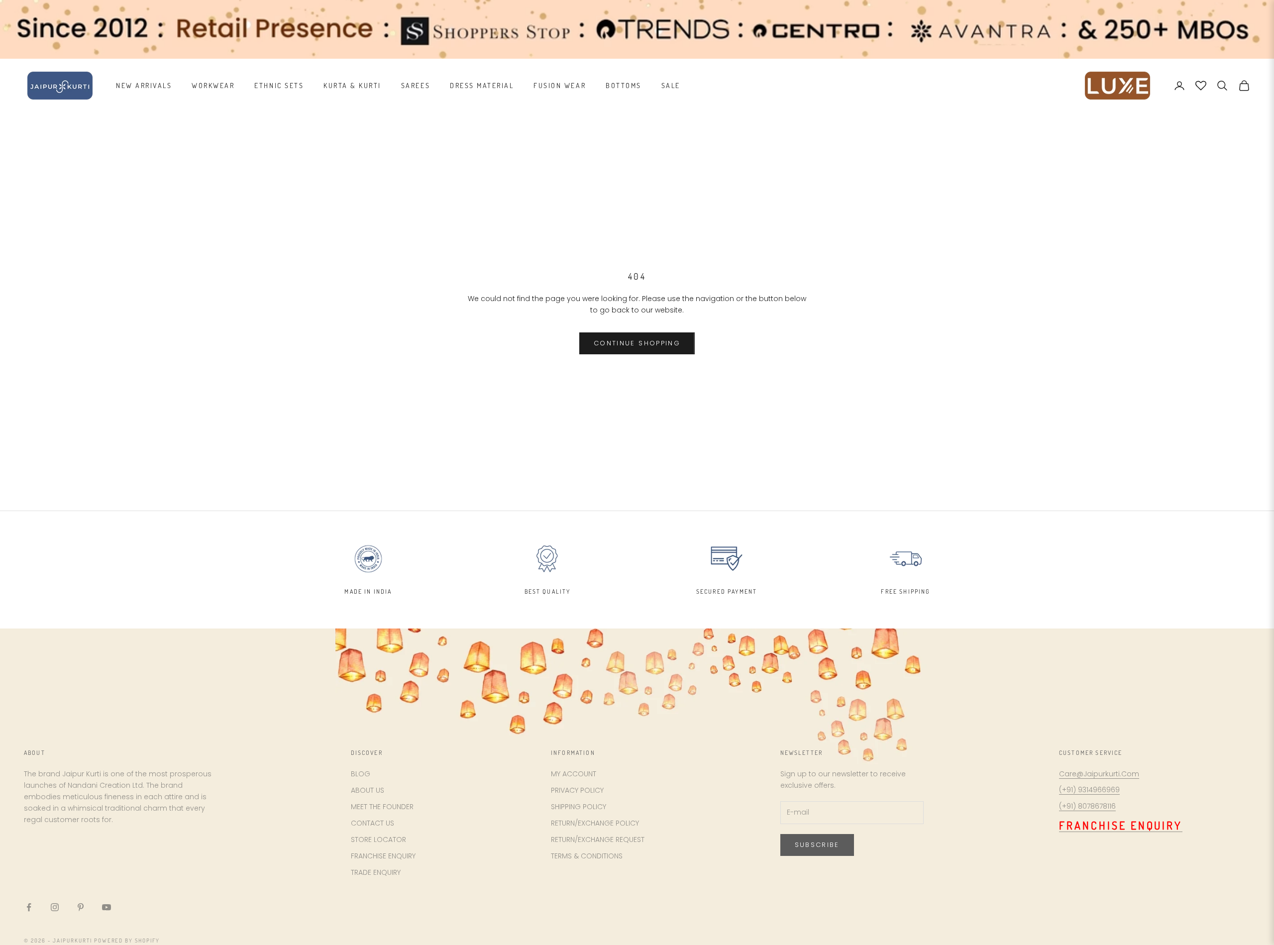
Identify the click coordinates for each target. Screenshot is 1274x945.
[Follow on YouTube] (106, 907)
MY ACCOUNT (573, 774)
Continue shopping (637, 343)
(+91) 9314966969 (1089, 790)
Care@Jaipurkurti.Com (1099, 774)
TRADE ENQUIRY (376, 872)
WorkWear (213, 85)
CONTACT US (372, 823)
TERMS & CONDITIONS (587, 856)
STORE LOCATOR (378, 839)
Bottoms (623, 85)
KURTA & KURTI (352, 85)
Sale (670, 85)
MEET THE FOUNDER (382, 807)
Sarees (415, 85)
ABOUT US (367, 790)
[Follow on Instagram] (55, 907)
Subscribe (817, 844)
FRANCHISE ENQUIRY (383, 856)
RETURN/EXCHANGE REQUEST (597, 839)
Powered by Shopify (127, 940)
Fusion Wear (559, 85)
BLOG (360, 774)
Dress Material (482, 85)
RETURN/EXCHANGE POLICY (595, 823)
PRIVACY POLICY (577, 790)
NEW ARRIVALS (144, 85)
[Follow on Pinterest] (81, 907)
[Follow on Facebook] (29, 907)
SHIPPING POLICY (578, 807)
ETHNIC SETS (279, 85)
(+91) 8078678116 (1087, 806)
